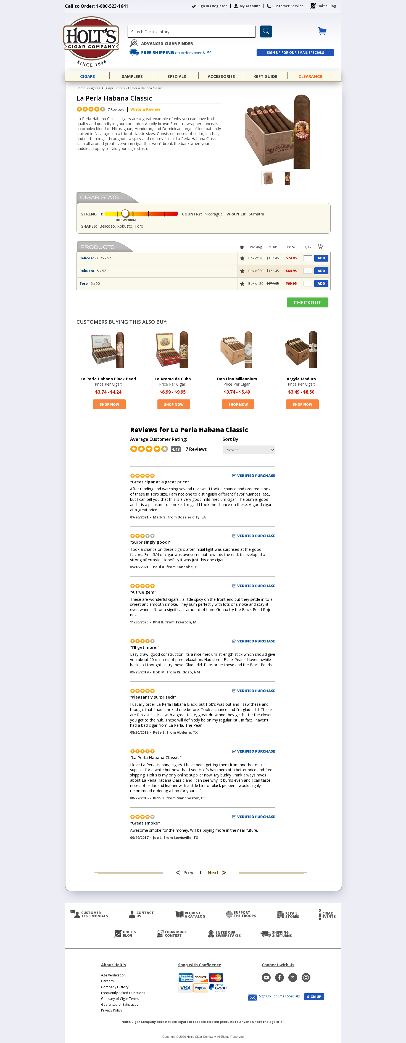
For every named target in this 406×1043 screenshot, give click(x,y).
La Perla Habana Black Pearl (108, 378)
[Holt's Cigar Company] (96, 41)
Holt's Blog (326, 6)
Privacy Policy (111, 1010)
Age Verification (113, 975)
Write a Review (145, 109)
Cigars (93, 88)
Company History (114, 987)
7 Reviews (116, 109)
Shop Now (109, 404)
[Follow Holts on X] (292, 977)
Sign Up (314, 996)
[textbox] (191, 32)
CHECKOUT (307, 302)
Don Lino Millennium (237, 378)
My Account (250, 6)
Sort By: (231, 439)
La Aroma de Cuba (173, 378)
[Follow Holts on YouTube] (266, 977)
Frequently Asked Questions (123, 993)
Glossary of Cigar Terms (120, 998)
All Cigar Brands (113, 88)
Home (81, 88)
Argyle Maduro (301, 378)
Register (219, 6)
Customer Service (288, 6)
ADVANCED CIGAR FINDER (167, 43)
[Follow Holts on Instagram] (306, 977)
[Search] (266, 31)
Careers (107, 981)
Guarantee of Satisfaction (121, 1004)
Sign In (203, 6)
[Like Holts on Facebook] (279, 977)
